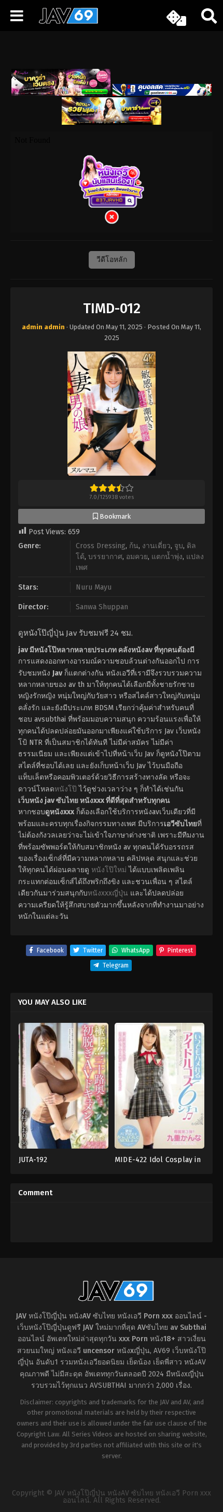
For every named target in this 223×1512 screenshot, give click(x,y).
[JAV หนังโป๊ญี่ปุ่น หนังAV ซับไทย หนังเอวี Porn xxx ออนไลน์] (65, 21)
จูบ (178, 545)
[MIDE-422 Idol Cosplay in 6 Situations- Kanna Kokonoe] (159, 1089)
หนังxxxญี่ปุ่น (108, 893)
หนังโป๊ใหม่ (109, 869)
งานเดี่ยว (156, 545)
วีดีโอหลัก (111, 259)
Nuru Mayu (94, 587)
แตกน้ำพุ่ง (167, 556)
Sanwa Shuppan (102, 607)
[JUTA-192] (63, 1089)
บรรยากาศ (105, 556)
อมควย (137, 556)
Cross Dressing (101, 545)
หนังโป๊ (65, 789)
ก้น (133, 545)
